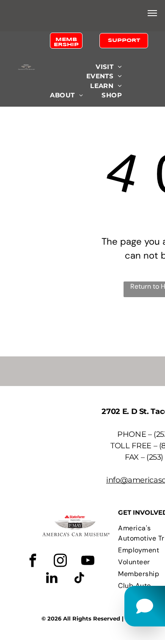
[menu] (152, 13)
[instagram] (60, 561)
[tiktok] (79, 579)
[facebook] (32, 561)
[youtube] (87, 561)
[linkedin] (51, 579)
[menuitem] (108, 67)
